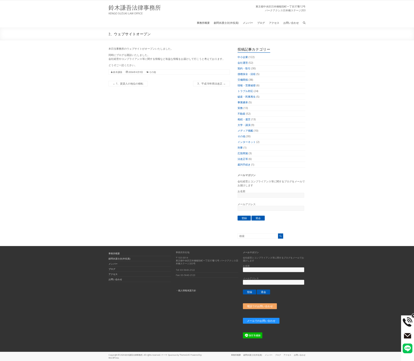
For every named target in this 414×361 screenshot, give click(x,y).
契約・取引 (244, 68)
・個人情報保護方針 (186, 290)
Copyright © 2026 (117, 355)
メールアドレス (247, 204)
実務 (240, 108)
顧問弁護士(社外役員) (226, 22)
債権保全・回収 (247, 74)
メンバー (248, 22)
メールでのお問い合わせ (261, 321)
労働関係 (243, 79)
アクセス (274, 22)
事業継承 (243, 102)
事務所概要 (203, 22)
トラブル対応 (245, 91)
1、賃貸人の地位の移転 (128, 83)
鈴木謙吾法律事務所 (135, 7)
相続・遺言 (244, 119)
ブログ (261, 22)
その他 (152, 72)
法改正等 (243, 159)
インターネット (247, 142)
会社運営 (243, 63)
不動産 (241, 113)
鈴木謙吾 (117, 72)
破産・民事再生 (247, 96)
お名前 (241, 191)
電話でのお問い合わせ (260, 306)
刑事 (240, 147)
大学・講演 (244, 125)
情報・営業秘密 (247, 85)
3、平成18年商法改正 (211, 83)
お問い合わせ (291, 22)
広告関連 (243, 153)
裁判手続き (244, 164)
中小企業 (243, 57)
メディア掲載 (245, 130)
